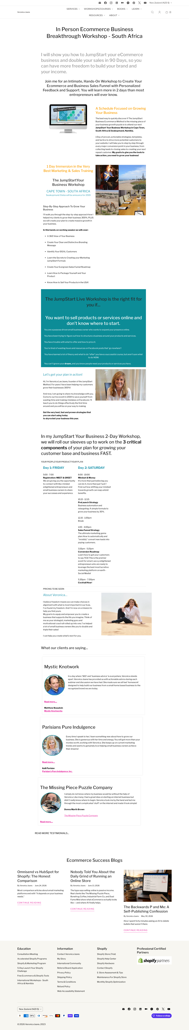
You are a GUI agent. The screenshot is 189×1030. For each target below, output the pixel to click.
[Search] (152, 12)
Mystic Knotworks (53, 711)
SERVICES (72, 9)
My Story (61, 959)
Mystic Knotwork (61, 666)
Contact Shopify (104, 968)
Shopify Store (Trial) (106, 954)
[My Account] (159, 12)
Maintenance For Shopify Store (112, 977)
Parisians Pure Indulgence (68, 727)
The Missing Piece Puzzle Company (76, 787)
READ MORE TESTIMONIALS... (52, 833)
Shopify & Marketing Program (31, 963)
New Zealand (160, 3)
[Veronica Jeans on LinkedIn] (117, 3)
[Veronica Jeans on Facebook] (105, 3)
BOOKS (121, 9)
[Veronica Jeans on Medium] (122, 3)
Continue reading (29, 902)
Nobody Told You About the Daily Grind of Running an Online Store (92, 876)
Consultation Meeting (27, 954)
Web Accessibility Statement (71, 991)
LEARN (135, 9)
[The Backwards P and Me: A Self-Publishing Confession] (148, 886)
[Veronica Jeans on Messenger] (128, 3)
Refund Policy (63, 986)
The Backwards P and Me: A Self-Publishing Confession (146, 909)
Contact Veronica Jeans (68, 954)
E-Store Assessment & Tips (110, 972)
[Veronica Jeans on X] (139, 3)
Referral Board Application (70, 968)
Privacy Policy (64, 972)
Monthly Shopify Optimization (111, 982)
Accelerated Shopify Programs (32, 959)
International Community (69, 963)
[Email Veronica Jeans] (100, 3)
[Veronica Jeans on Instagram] (111, 3)
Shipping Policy (64, 977)
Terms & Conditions (66, 982)
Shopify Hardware (105, 963)
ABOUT (113, 15)
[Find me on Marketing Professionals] (154, 966)
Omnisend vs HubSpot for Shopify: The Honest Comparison (38, 876)
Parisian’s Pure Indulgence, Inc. (57, 771)
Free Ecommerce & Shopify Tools (33, 975)
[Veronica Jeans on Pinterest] (134, 3)
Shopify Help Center (106, 959)
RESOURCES (96, 15)
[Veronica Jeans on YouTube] (145, 3)
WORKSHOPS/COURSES (97, 9)
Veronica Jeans (32, 1024)
